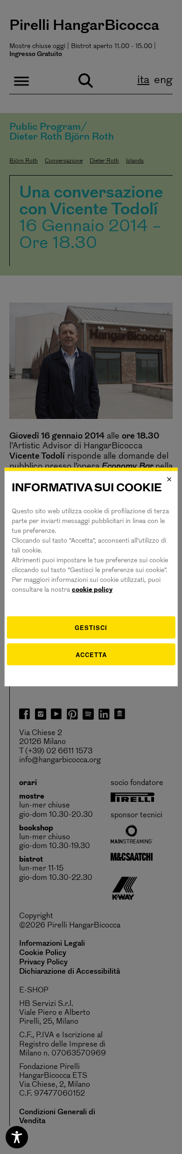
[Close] (169, 479)
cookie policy (92, 590)
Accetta (91, 654)
